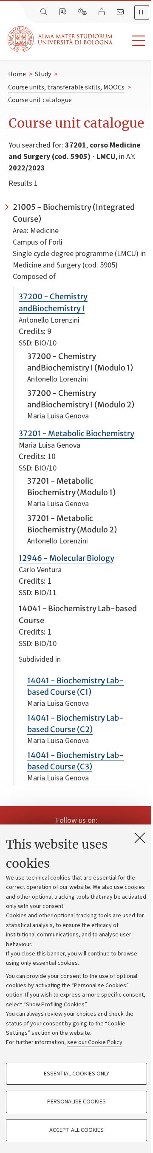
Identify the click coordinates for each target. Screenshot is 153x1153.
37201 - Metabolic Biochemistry (76, 433)
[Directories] (63, 12)
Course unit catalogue (40, 100)
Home (17, 74)
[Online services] (83, 12)
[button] (132, 40)
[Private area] (102, 12)
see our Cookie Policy (94, 1042)
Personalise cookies (76, 1101)
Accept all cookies (76, 1130)
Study (43, 74)
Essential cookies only (76, 1073)
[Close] (140, 837)
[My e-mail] (121, 12)
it (142, 12)
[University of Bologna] (61, 39)
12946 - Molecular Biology (66, 558)
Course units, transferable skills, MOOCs (66, 87)
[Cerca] (44, 12)
